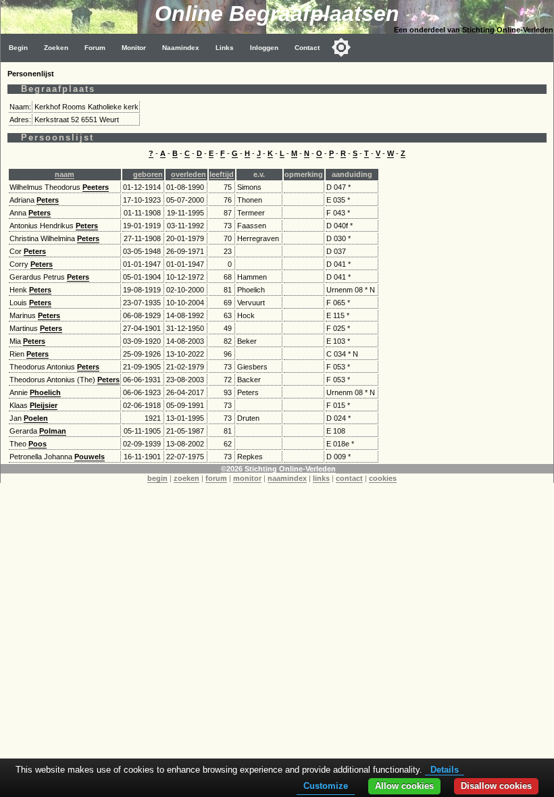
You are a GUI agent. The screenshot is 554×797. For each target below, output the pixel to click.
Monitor (134, 47)
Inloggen (264, 47)
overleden (188, 174)
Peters (47, 200)
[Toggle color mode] (341, 47)
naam (64, 174)
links (321, 478)
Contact (307, 47)
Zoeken (56, 47)
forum (216, 478)
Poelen (36, 418)
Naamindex (180, 47)
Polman (52, 431)
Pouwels (89, 457)
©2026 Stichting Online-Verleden (278, 469)
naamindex (287, 478)
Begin (18, 47)
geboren (148, 174)
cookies (383, 478)
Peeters (95, 187)
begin (157, 478)
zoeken (186, 478)
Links (225, 47)
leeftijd (221, 174)
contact (349, 478)
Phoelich (45, 392)
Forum (94, 47)
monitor (247, 478)
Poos (37, 444)
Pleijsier (43, 405)
